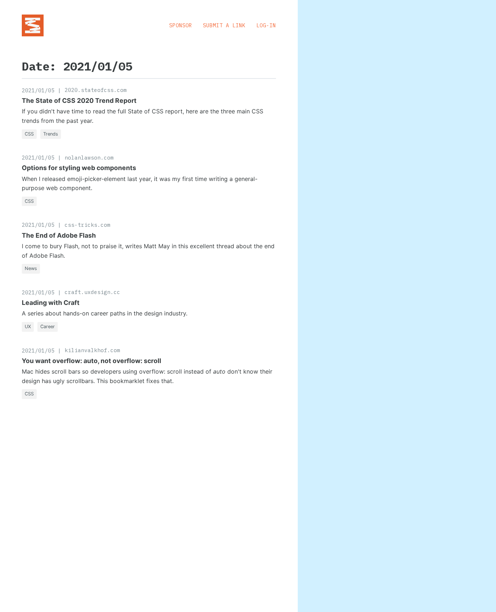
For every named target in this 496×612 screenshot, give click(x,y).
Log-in (266, 25)
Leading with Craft (51, 302)
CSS (29, 134)
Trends (50, 134)
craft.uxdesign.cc (92, 292)
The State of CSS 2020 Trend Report (79, 100)
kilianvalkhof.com (92, 350)
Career (47, 326)
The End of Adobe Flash (59, 235)
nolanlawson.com (89, 157)
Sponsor (180, 25)
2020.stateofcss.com (96, 89)
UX (28, 326)
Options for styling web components (79, 168)
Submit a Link (224, 25)
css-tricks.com (87, 224)
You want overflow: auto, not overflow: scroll (91, 361)
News (31, 268)
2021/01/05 (38, 90)
